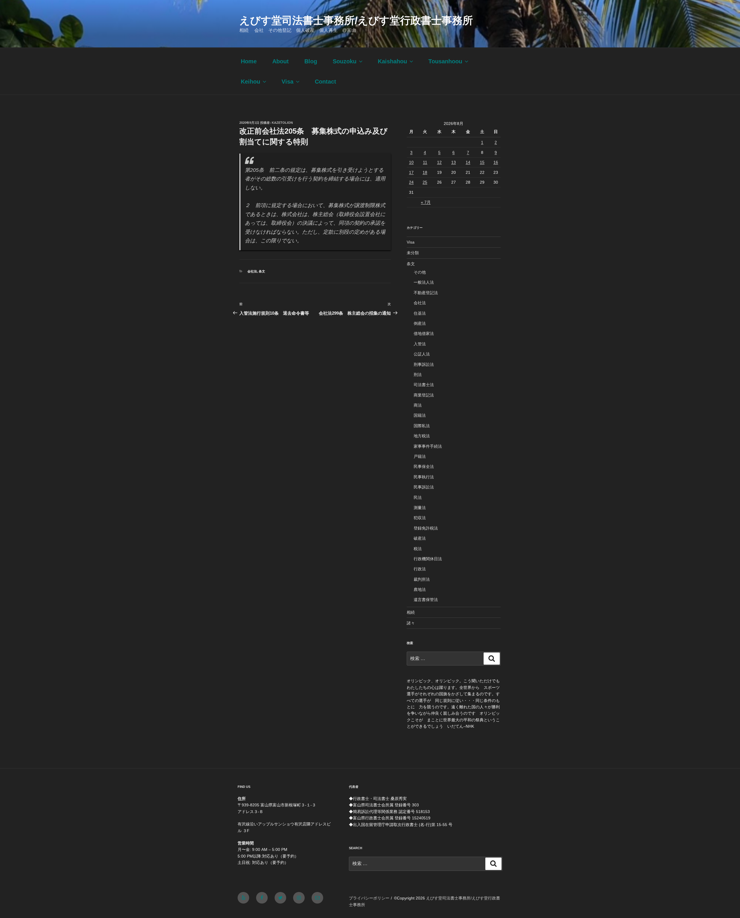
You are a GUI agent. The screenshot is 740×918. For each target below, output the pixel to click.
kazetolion (282, 122)
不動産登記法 (426, 292)
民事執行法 (424, 477)
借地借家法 (424, 333)
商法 (418, 405)
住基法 (420, 313)
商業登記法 (424, 395)
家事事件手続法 (428, 446)
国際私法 (422, 425)
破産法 (420, 538)
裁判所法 (422, 579)
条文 (262, 271)
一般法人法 (424, 282)
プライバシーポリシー (369, 898)
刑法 (418, 374)
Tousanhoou (445, 61)
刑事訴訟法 (424, 364)
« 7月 (426, 202)
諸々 (411, 623)
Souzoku (344, 61)
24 (411, 182)
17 (411, 172)
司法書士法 (424, 384)
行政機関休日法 (428, 558)
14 (468, 162)
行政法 (420, 569)
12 (439, 162)
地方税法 (422, 436)
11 (425, 162)
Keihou (250, 81)
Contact (325, 81)
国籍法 (420, 415)
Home (249, 61)
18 (425, 172)
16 (495, 162)
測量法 (420, 507)
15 (482, 162)
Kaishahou (392, 61)
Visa (287, 81)
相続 (411, 612)
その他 (420, 272)
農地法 (420, 589)
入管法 (420, 344)
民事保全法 (424, 466)
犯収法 (420, 517)
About (280, 61)
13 (453, 162)
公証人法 (422, 354)
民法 (418, 497)
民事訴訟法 (424, 487)
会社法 (252, 271)
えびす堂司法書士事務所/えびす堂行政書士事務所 (356, 20)
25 (425, 182)
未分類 (413, 252)
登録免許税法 (426, 528)
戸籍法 (420, 456)
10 (411, 162)
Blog (310, 61)
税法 (418, 548)
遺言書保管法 (426, 599)
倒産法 (420, 323)
